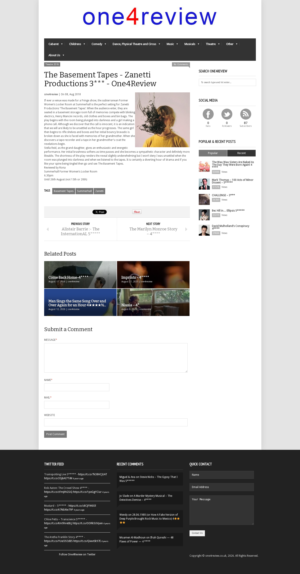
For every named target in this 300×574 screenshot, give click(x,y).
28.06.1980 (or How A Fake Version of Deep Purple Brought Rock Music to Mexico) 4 (148, 516)
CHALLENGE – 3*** (223, 195)
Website (49, 415)
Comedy (94, 45)
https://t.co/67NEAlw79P (58, 509)
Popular (213, 153)
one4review (51, 94)
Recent (241, 153)
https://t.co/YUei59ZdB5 (58, 541)
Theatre (208, 45)
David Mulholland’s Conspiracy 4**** (230, 227)
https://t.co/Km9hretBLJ (58, 523)
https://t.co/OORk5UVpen (88, 523)
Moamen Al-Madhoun (132, 537)
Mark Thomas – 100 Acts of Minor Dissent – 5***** (232, 181)
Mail (48, 397)
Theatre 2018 (52, 64)
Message (50, 339)
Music (168, 45)
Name (48, 380)
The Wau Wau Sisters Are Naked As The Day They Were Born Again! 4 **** (233, 165)
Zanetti (99, 191)
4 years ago (78, 478)
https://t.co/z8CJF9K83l (82, 505)
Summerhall (84, 191)
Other (227, 45)
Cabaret (51, 45)
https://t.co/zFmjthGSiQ (58, 491)
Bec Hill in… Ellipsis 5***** (228, 210)
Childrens (73, 45)
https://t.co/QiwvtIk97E (87, 541)
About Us (52, 56)
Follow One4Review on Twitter (77, 554)
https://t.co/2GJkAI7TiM (58, 478)
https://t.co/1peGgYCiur (87, 491)
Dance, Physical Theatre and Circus (132, 45)
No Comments (181, 64)
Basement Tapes (64, 191)
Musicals (187, 45)
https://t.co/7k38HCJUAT (92, 474)
